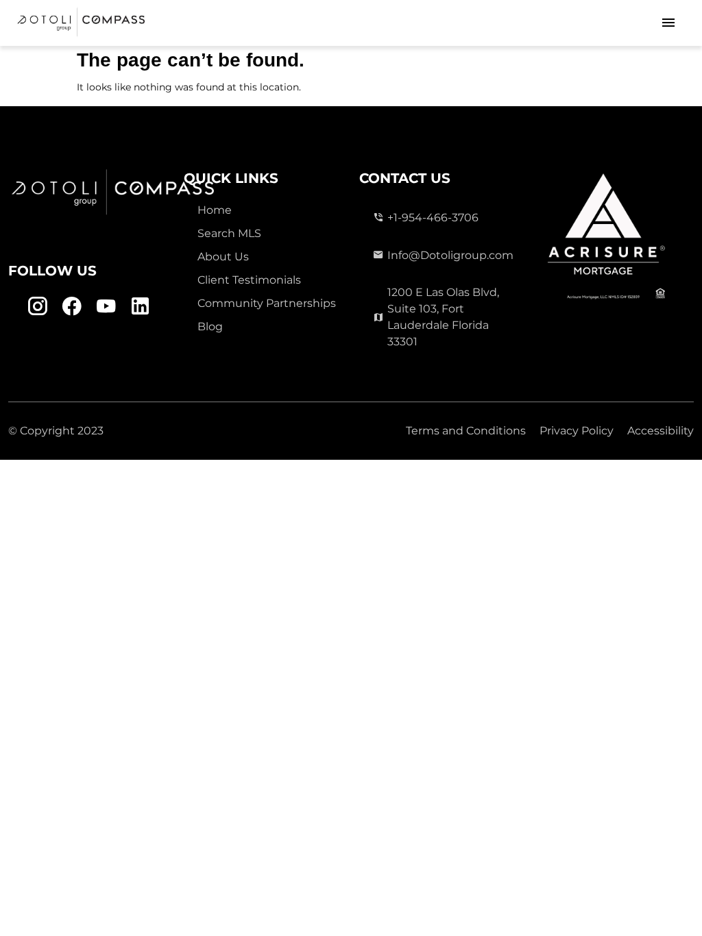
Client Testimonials (249, 279)
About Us (223, 256)
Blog (210, 326)
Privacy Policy (577, 430)
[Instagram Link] (37, 306)
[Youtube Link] (105, 306)
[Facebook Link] (71, 306)
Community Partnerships (266, 303)
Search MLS (229, 233)
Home (214, 210)
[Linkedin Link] (140, 306)
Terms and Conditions (466, 430)
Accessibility (660, 430)
